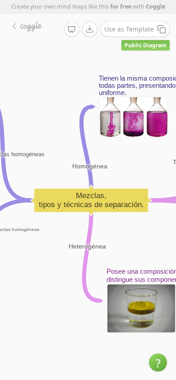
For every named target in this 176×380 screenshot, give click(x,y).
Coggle (155, 6)
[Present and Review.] (72, 30)
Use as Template (129, 29)
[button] (158, 362)
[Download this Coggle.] (90, 29)
